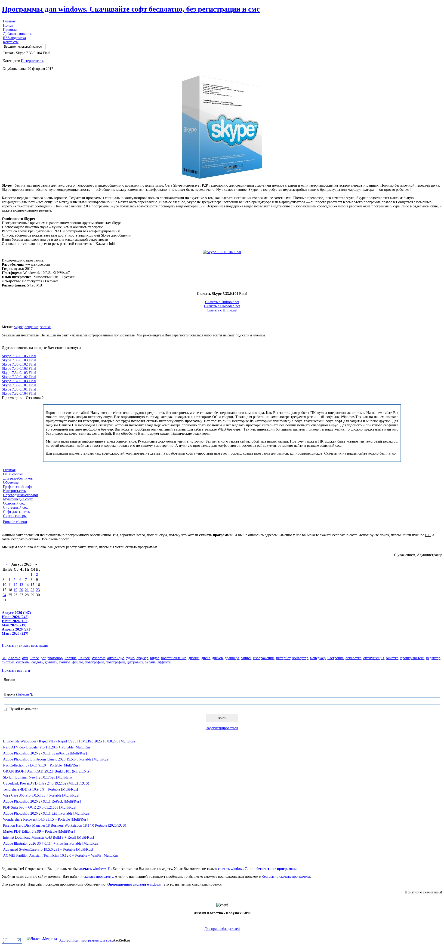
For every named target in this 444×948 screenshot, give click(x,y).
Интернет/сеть (32, 61)
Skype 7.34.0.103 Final (19, 373)
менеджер (318, 658)
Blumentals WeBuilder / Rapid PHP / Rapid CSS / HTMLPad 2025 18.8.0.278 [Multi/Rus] (69, 741)
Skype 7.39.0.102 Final (19, 377)
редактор (433, 658)
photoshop (55, 658)
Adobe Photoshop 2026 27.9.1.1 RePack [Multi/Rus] (42, 801)
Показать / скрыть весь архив (25, 645)
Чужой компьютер (23, 709)
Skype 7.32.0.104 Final (19, 393)
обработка (353, 658)
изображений (263, 658)
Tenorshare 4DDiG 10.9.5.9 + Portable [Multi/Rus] (40, 789)
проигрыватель (412, 658)
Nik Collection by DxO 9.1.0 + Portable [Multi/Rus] (41, 765)
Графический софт (17, 487)
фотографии (94, 662)
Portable (71, 658)
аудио (130, 658)
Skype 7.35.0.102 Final (19, 364)
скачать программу (98, 876)
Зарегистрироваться (222, 728)
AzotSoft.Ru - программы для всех (86, 940)
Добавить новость (17, 34)
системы (23, 662)
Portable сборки (15, 522)
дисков (217, 658)
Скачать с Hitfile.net (222, 310)
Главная (9, 21)
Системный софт (16, 507)
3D (4, 658)
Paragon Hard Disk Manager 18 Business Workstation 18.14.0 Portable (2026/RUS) (64, 825)
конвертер (300, 658)
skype (18, 327)
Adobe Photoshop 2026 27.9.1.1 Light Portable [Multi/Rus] (46, 813)
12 (15, 585)
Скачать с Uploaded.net (222, 306)
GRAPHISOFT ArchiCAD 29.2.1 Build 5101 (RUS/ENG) (46, 771)
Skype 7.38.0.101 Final (19, 389)
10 (4, 585)
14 (27, 585)
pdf (43, 658)
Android (14, 658)
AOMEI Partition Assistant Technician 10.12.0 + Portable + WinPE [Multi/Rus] (61, 855)
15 (32, 585)
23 (38, 590)
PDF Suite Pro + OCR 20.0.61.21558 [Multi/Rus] (39, 807)
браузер (142, 658)
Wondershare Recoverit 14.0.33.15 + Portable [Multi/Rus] (45, 819)
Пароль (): (18, 694)
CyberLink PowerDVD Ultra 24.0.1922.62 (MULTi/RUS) (46, 783)
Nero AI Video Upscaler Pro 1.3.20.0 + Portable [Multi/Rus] (47, 747)
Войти (222, 718)
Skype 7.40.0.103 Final (19, 368)
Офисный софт (15, 503)
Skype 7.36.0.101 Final (19, 385)
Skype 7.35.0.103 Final (19, 360)
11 (10, 585)
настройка (335, 658)
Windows (98, 658)
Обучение (10, 482)
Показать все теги (16, 670)
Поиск (8, 25)
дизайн (193, 658)
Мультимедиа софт (18, 499)
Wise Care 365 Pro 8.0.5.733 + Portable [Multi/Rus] (41, 795)
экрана (150, 662)
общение (31, 327)
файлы (77, 662)
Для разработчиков (18, 478)
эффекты (164, 662)
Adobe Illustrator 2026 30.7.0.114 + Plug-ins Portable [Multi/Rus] (51, 843)
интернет (283, 658)
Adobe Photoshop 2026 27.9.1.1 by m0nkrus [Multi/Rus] (45, 753)
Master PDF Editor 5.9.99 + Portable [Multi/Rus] (39, 831)
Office (34, 658)
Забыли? (24, 694)
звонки (45, 327)
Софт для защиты (17, 512)
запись (246, 658)
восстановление (173, 658)
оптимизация (373, 658)
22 (32, 590)
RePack (84, 658)
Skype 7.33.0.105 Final (19, 356)
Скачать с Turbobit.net (222, 302)
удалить (51, 662)
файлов (65, 662)
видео (154, 658)
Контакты (10, 42)
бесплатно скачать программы (286, 876)
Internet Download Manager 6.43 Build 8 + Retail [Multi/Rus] (48, 837)
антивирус (115, 658)
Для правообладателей (222, 929)
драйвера (232, 658)
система (8, 662)
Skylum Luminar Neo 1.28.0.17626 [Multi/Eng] (38, 777)
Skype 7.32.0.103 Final (19, 381)
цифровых (135, 662)
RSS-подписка (14, 38)
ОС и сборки (13, 474)
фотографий (115, 662)
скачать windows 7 (232, 869)
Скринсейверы (15, 516)
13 (21, 585)
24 (4, 595)
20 (21, 590)
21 (27, 590)
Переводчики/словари (20, 495)
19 (15, 590)
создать (37, 662)
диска (205, 658)
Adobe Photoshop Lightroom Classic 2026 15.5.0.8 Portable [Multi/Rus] (56, 759)
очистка (392, 658)
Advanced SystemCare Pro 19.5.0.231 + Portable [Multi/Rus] (48, 849)
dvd (25, 658)
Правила (10, 29)
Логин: (9, 680)
